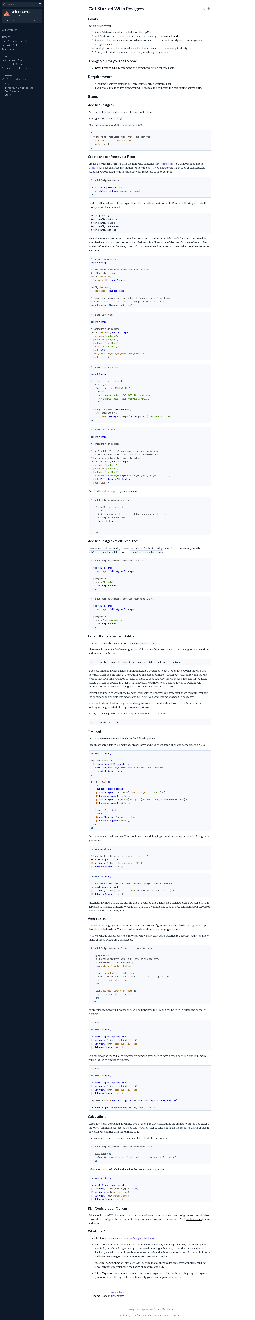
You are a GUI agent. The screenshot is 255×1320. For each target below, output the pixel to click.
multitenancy (194, 1219)
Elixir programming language (165, 1315)
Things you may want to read (19, 87)
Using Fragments (10, 48)
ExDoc (133, 1315)
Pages (6, 20)
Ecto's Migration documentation (113, 1273)
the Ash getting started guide (162, 36)
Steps (8, 94)
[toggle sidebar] (40, 4)
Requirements (12, 91)
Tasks (31, 20)
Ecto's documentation (107, 1244)
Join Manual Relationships (15, 40)
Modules (18, 20)
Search (169, 1309)
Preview (149, 1309)
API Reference (9, 29)
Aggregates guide (170, 929)
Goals (8, 84)
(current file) (159, 1309)
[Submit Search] (4, 4)
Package (141, 1309)
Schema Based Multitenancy (16, 68)
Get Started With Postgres (15, 79)
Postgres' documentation (109, 1262)
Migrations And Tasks (12, 60)
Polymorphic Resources (14, 64)
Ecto (149, 32)
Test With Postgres (11, 44)
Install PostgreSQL (105, 67)
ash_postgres (21, 11)
